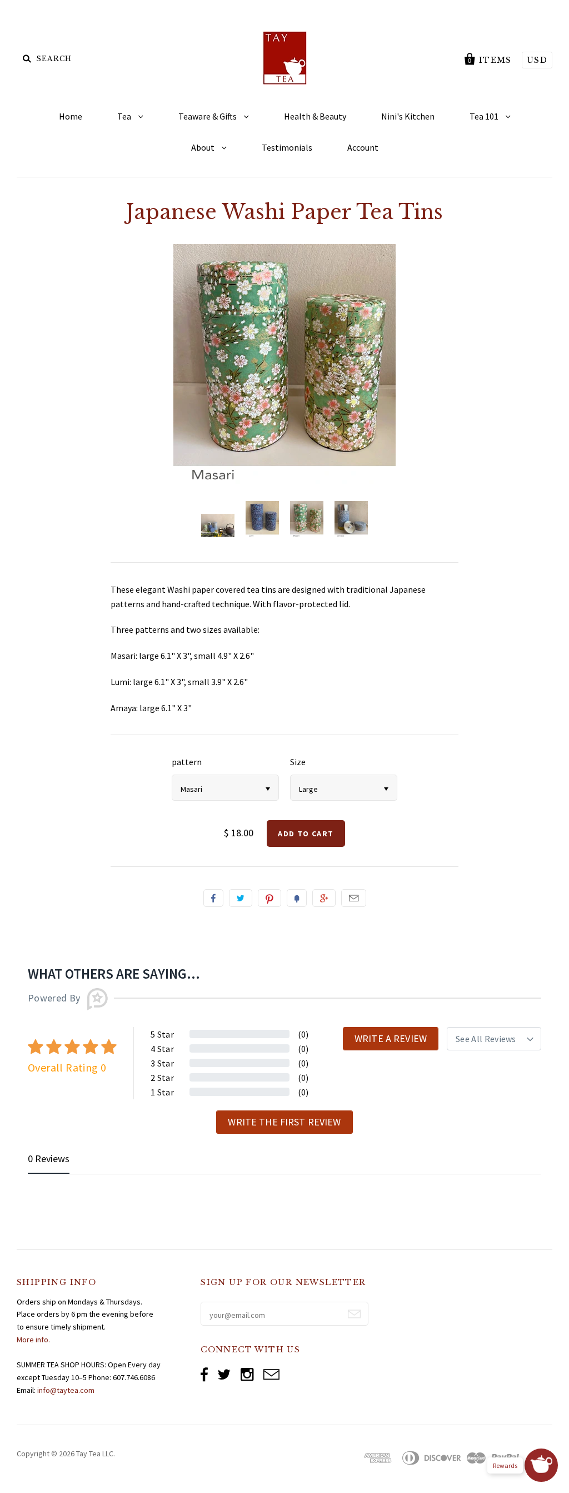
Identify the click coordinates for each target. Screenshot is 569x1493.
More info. (33, 1340)
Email (353, 898)
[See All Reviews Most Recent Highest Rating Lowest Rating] (494, 1038)
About (203, 147)
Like (213, 898)
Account (362, 147)
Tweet (240, 898)
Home (70, 116)
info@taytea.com (65, 1390)
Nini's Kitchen (408, 116)
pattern (187, 761)
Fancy (297, 898)
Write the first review (284, 1121)
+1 (324, 898)
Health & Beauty (315, 116)
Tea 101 (485, 116)
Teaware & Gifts (208, 116)
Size (298, 761)
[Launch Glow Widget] (541, 1465)
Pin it (269, 898)
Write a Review (391, 1038)
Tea (125, 116)
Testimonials (287, 147)
